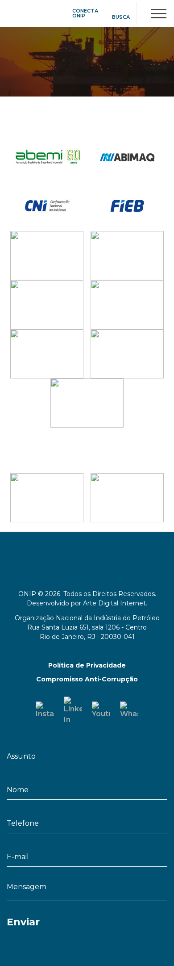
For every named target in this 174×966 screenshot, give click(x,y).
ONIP (16, 12)
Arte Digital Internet (114, 603)
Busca (121, 17)
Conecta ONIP (85, 13)
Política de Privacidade (87, 665)
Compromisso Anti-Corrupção (87, 679)
